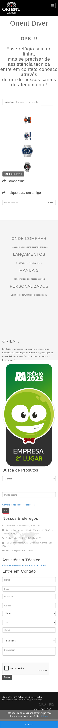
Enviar (51, 202)
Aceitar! (29, 724)
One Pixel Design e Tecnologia (29, 700)
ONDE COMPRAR (13, 174)
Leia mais (44, 716)
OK (6, 510)
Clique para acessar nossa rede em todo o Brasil (24, 565)
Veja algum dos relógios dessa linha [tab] (22, 102)
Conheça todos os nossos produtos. (18, 504)
